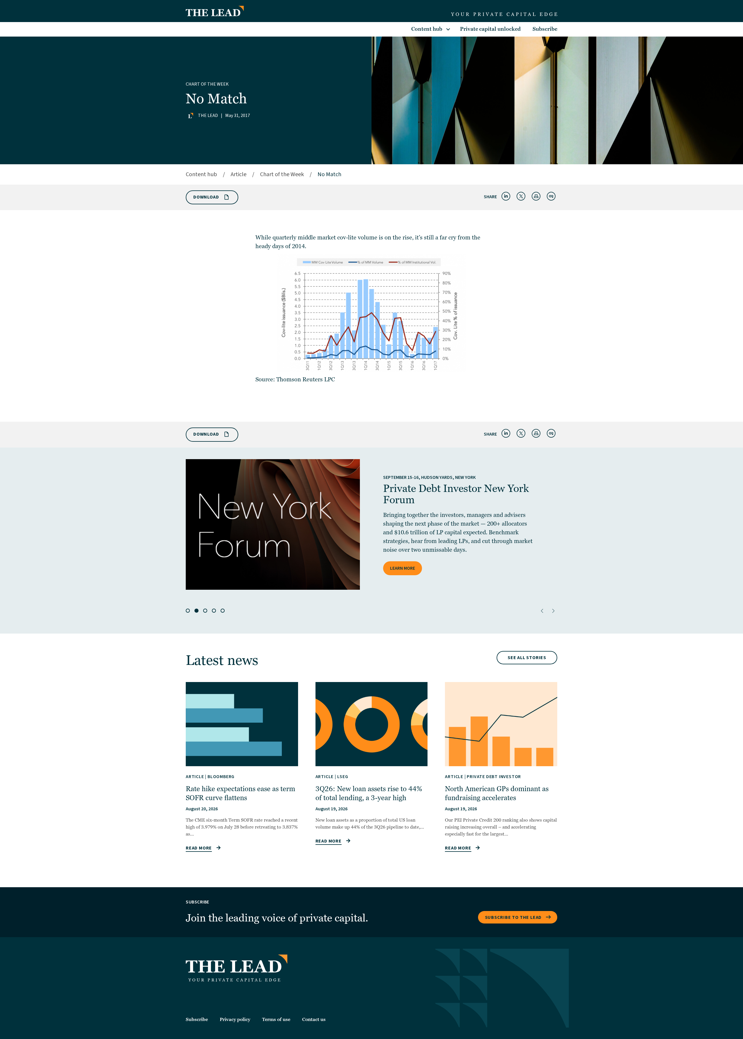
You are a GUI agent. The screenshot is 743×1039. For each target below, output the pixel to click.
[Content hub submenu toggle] (448, 29)
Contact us (314, 1019)
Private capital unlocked (490, 29)
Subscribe (545, 29)
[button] (542, 611)
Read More (199, 848)
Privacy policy (235, 1019)
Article (238, 174)
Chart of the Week (207, 84)
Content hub (426, 29)
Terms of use (276, 1019)
